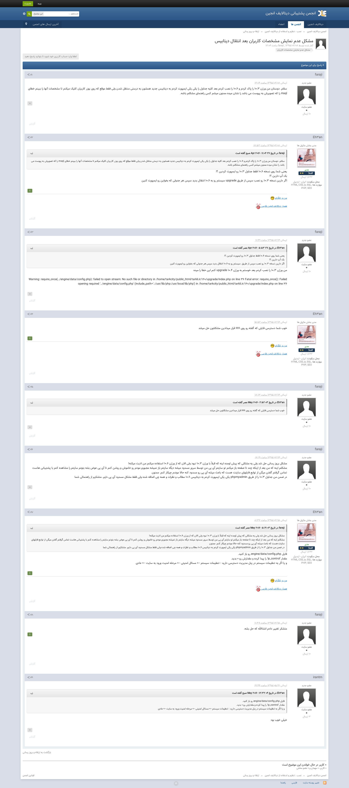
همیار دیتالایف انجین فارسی (273, 206)
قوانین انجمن (28, 775)
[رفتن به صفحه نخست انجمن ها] (296, 12)
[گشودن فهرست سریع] (26, 24)
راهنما (283, 783)
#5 (31, 387)
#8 (31, 615)
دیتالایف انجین (315, 24)
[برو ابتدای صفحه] (176, 783)
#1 (31, 75)
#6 (31, 449)
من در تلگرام (281, 198)
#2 (31, 137)
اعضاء (281, 24)
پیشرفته (24, 13)
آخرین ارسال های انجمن (46, 24)
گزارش (32, 124)
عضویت (27, 3)
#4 (31, 314)
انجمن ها (296, 24)
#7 (31, 512)
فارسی (294, 783)
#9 (31, 677)
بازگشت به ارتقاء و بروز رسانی (37, 752)
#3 (32, 232)
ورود (39, 3)
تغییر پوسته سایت (311, 783)
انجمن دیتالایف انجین (316, 775)
